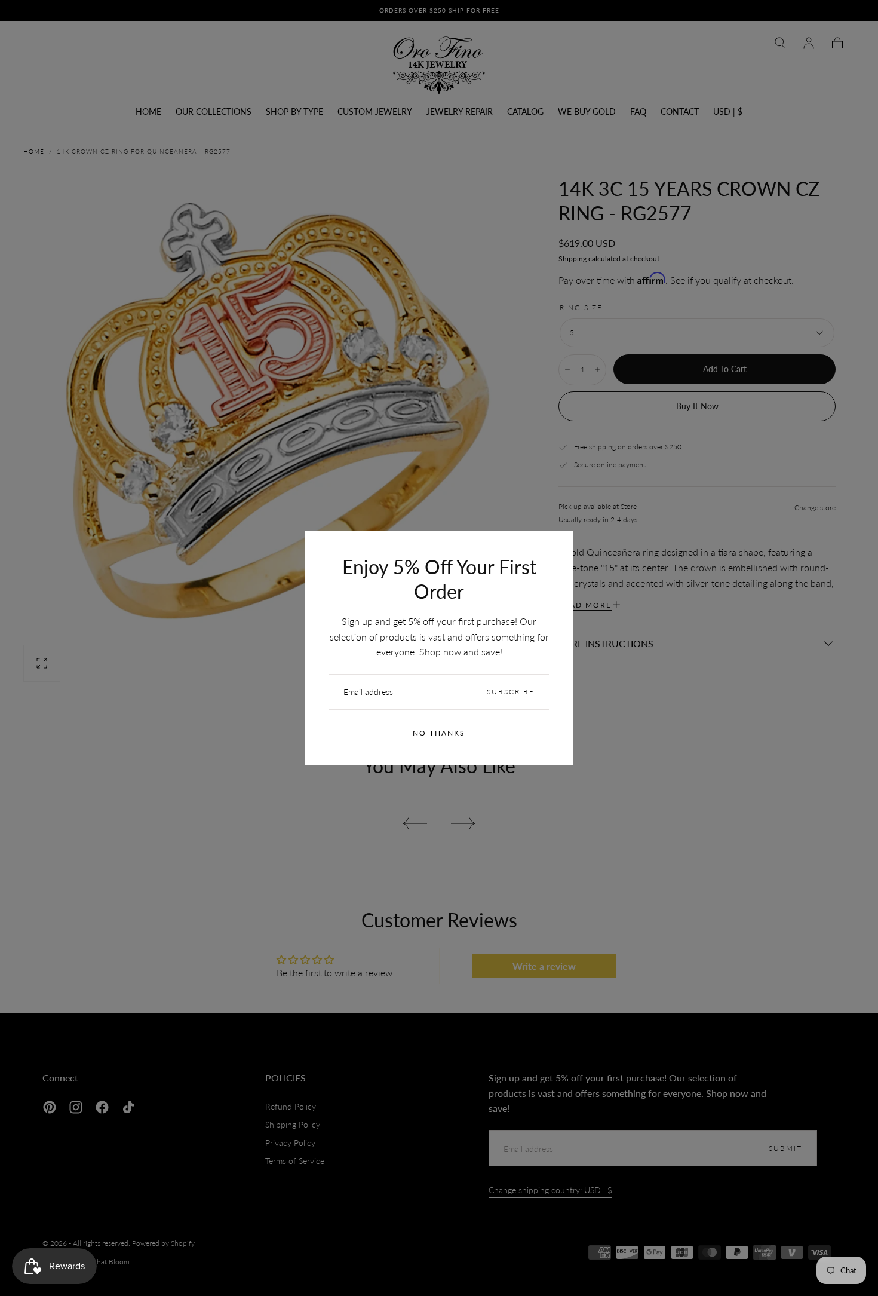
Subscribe (511, 691)
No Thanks (439, 732)
